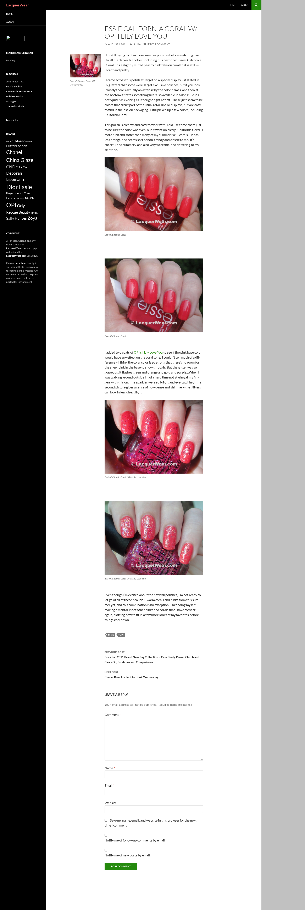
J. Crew (25, 193)
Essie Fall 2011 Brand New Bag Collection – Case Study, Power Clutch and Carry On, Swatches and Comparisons (152, 657)
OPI (121, 634)
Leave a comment (158, 44)
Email (109, 785)
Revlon (34, 212)
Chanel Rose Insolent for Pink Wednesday (131, 674)
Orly (21, 205)
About (245, 5)
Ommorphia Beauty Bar (19, 91)
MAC (22, 198)
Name (110, 768)
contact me (19, 263)
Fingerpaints (13, 193)
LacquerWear (17, 5)
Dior (12, 186)
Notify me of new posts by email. (127, 855)
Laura (137, 44)
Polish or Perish (14, 96)
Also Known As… (15, 81)
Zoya (32, 218)
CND (10, 166)
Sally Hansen (16, 218)
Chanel (14, 152)
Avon (8, 141)
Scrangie (11, 101)
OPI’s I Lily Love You (148, 352)
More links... (13, 120)
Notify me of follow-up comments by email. (135, 840)
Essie (111, 634)
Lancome (12, 198)
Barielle (16, 141)
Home (232, 5)
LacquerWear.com (16, 248)
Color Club (22, 167)
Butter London (16, 146)
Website (111, 803)
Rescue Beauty (18, 212)
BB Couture (26, 141)
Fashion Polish (14, 86)
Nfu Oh (29, 198)
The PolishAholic (15, 106)
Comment (113, 714)
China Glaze (19, 160)
